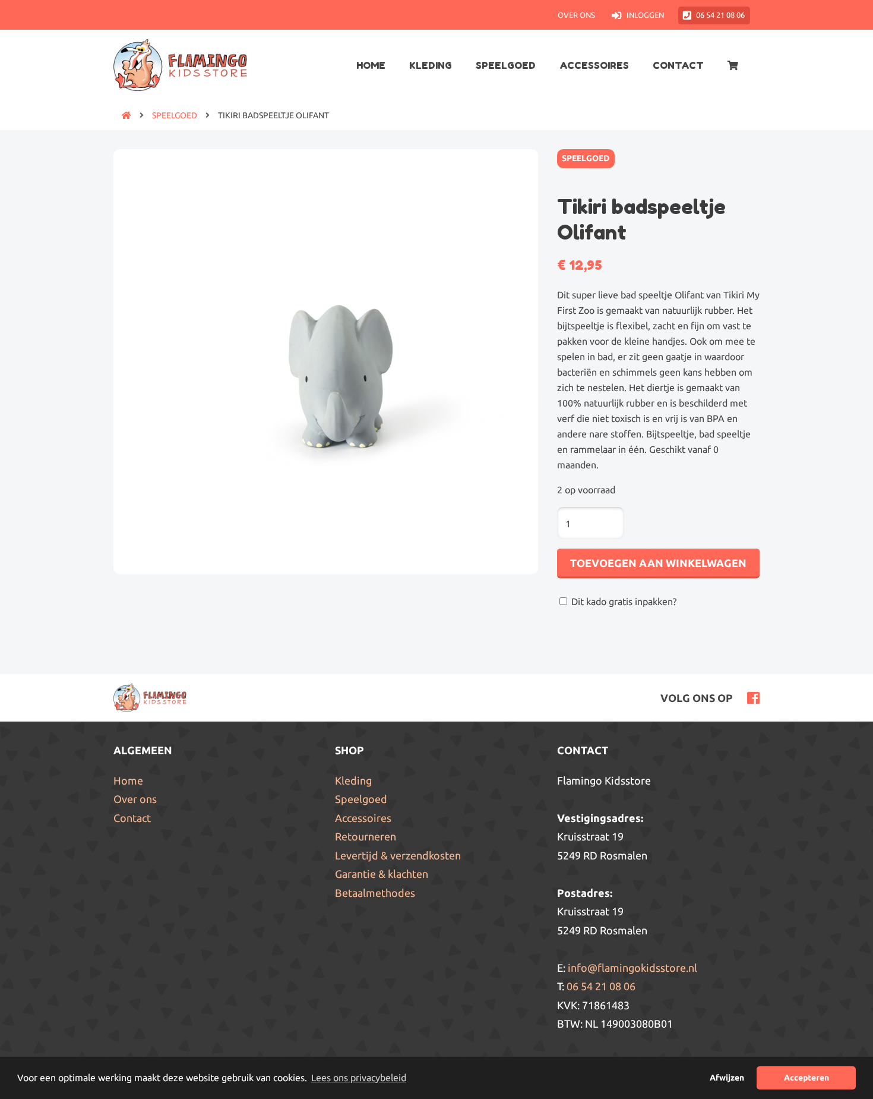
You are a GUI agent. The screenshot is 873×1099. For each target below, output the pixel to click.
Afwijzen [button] (727, 1077)
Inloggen (645, 15)
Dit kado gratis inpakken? (622, 601)
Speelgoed (506, 65)
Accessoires (594, 65)
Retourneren (365, 836)
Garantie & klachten (381, 874)
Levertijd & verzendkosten (398, 855)
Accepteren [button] (806, 1077)
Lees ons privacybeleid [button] (358, 1077)
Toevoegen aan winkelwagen (658, 563)
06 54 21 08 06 (720, 15)
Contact (678, 65)
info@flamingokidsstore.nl (632, 968)
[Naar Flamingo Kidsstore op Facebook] (750, 696)
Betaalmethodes (375, 893)
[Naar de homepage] (122, 115)
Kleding (430, 65)
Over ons (576, 15)
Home (370, 65)
